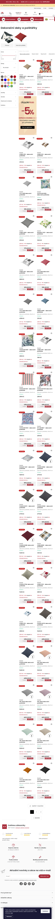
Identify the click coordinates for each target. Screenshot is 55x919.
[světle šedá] (8, 83)
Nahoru (37, 817)
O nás (44, 8)
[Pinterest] (29, 883)
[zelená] (11, 86)
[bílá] (8, 76)
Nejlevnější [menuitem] (35, 54)
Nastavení (9, 916)
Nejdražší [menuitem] (44, 54)
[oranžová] (8, 80)
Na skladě (9, 67)
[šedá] (14, 83)
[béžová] (5, 76)
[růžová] (5, 83)
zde (12, 913)
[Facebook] (21, 883)
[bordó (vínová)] (11, 76)
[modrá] (5, 80)
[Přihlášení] (26, 13)
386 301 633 (11, 13)
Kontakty (51, 8)
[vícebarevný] (8, 86)
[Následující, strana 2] (36, 812)
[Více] (51, 19)
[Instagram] (25, 883)
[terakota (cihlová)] (2, 86)
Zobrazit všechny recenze (22, 827)
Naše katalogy (37, 8)
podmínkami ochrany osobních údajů (28, 880)
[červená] (14, 76)
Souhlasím (45, 911)
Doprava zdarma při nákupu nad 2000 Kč (25, 5)
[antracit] (2, 76)
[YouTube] (33, 883)
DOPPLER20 (30, 94)
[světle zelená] (11, 83)
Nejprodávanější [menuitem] (25, 54)
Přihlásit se (44, 876)
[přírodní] (14, 80)
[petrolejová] (11, 80)
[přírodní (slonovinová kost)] (2, 83)
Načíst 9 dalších (37, 806)
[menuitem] (8, 19)
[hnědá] (2, 80)
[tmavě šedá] (5, 86)
